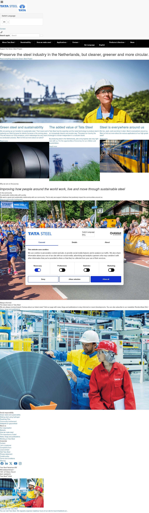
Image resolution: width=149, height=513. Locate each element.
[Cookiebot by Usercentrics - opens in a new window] (111, 233)
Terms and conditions (7, 458)
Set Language (89, 45)
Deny (43, 279)
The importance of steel (8, 434)
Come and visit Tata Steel (9, 509)
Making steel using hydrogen (10, 417)
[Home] (9, 6)
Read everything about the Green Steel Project (16, 59)
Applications (62, 42)
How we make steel (44, 42)
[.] (41, 35)
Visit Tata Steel (5, 452)
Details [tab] (74, 242)
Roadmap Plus (5, 419)
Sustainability (26, 42)
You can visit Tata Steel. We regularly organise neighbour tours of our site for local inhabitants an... (34, 511)
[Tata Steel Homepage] (22, 8)
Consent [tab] (42, 242)
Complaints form (5, 447)
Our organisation (6, 428)
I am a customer (5, 445)
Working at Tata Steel (7, 439)
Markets (3, 430)
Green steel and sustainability (10, 415)
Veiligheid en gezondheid (8, 423)
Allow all (106, 279)
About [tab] (107, 242)
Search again (5, 35)
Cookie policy (4, 456)
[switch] (62, 270)
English (102, 45)
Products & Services (117, 42)
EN (83, 235)
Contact (2, 29)
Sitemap (3, 461)
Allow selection (74, 279)
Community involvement (8, 421)
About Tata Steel (8, 42)
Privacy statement (6, 454)
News (132, 42)
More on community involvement (11, 199)
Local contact (4, 450)
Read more (4, 141)
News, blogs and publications (10, 309)
